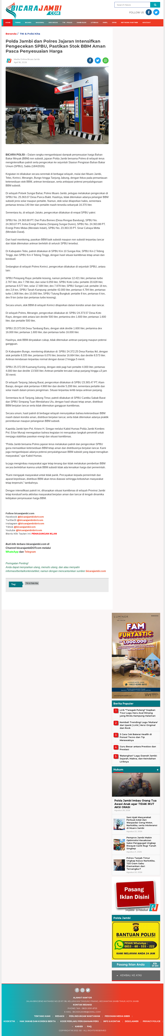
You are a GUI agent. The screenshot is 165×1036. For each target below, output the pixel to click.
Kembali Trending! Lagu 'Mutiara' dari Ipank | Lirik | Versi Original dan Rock (139, 725)
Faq (89, 1026)
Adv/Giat (146, 22)
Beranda (11, 33)
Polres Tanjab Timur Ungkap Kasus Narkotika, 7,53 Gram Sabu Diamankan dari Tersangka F (140, 863)
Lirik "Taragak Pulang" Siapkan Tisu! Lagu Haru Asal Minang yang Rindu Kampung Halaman (137, 713)
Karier (79, 1026)
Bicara (28, 22)
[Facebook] (77, 990)
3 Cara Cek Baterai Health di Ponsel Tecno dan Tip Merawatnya (136, 737)
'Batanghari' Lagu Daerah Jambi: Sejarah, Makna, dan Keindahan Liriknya (138, 758)
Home (7, 22)
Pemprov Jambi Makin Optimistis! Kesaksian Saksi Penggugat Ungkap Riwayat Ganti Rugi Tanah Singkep (141, 843)
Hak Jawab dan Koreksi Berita (38, 1021)
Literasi (94, 22)
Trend (18, 22)
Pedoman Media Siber (117, 1016)
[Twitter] (88, 990)
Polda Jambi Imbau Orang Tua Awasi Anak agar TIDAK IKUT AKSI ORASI (135, 804)
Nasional (40, 22)
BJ (80, 1030)
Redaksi (59, 1016)
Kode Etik (9, 1021)
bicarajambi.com (96, 571)
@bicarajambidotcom (31, 516)
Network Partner (129, 22)
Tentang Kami (42, 1016)
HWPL (105, 22)
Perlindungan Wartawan (84, 1016)
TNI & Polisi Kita (30, 33)
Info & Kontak (111, 1021)
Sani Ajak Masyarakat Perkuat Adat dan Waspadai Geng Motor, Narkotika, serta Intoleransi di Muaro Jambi (141, 822)
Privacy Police (151, 1021)
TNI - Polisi (67, 22)
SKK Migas (53, 22)
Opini (114, 22)
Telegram (30, 551)
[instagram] (82, 990)
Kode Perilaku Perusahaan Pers (79, 1021)
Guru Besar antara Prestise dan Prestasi (138, 748)
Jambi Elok (81, 22)
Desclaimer (132, 1021)
